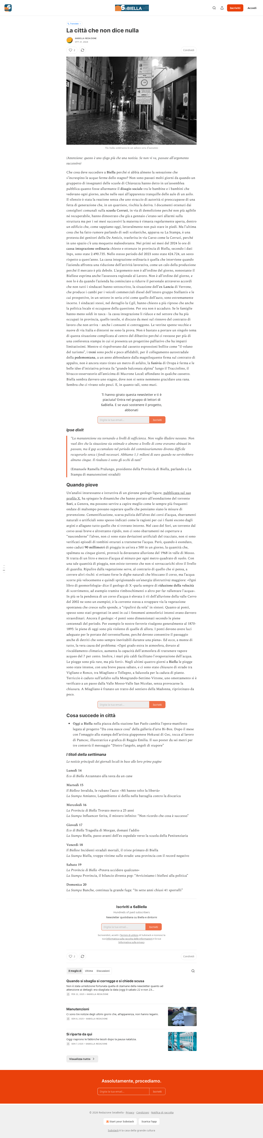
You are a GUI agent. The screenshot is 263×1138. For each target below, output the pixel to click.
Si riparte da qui (79, 1034)
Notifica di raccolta (162, 1112)
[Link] (61, 430)
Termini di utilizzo (129, 935)
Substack (113, 1130)
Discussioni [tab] (103, 971)
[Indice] (3, 569)
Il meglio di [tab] (75, 971)
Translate (74, 23)
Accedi (252, 8)
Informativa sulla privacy (131, 942)
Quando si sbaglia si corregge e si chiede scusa (105, 981)
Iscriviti (235, 8)
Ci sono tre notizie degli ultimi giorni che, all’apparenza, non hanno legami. (112, 1014)
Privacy (130, 1112)
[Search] (214, 7)
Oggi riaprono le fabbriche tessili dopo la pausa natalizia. (101, 1039)
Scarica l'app (149, 1121)
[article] (131, 989)
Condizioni (142, 1112)
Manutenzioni (77, 1009)
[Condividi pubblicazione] (222, 7)
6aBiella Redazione (86, 38)
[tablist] (89, 970)
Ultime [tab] (89, 971)
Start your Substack (121, 1121)
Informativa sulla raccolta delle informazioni (129, 938)
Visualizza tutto (79, 1059)
